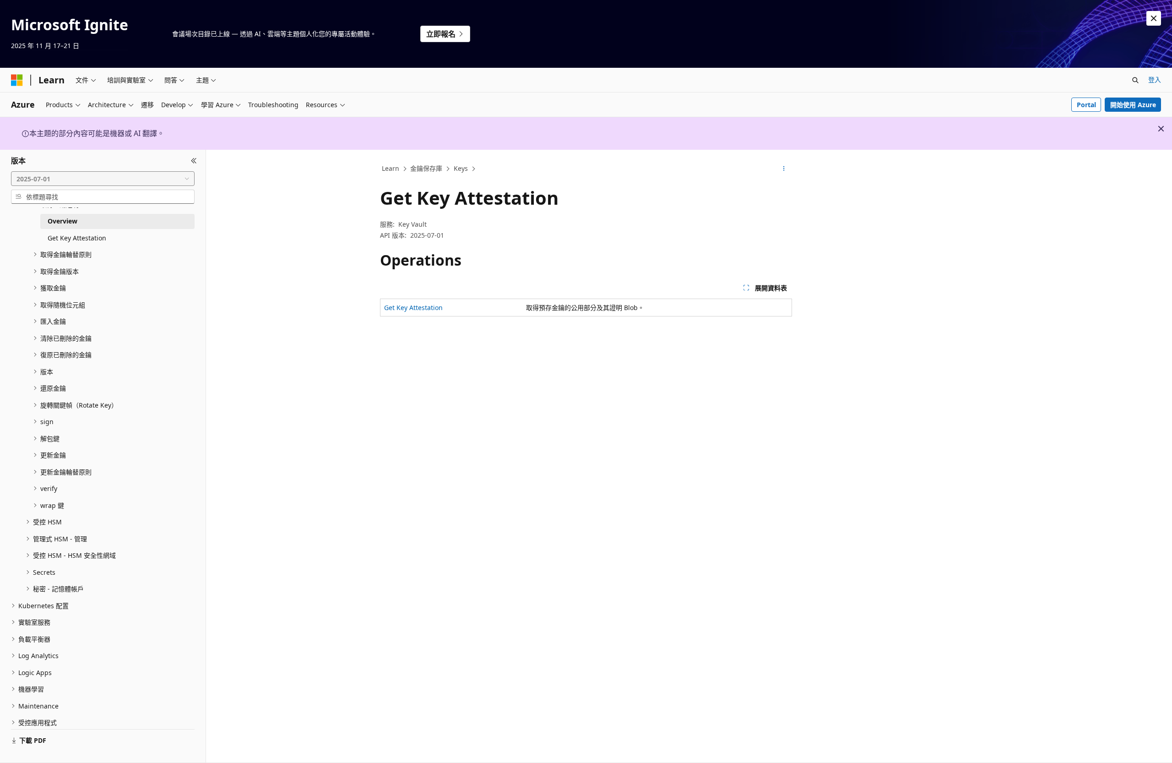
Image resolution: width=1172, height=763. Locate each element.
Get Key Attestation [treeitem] (77, 238)
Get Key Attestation (413, 307)
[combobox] (103, 178)
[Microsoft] (17, 80)
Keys (461, 168)
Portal (1086, 104)
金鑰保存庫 (426, 168)
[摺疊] (194, 160)
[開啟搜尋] (1135, 80)
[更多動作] (784, 169)
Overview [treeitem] (62, 221)
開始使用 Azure (1133, 104)
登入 (1154, 79)
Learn (390, 168)
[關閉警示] (1153, 18)
